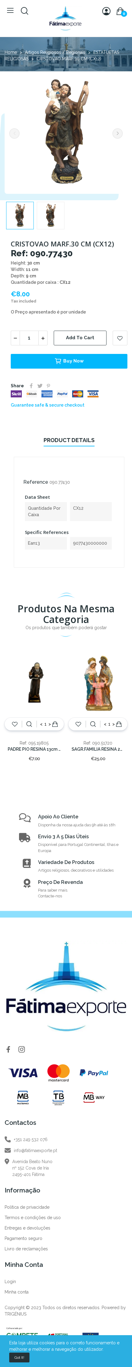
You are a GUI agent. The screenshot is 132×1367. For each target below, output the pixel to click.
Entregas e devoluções (27, 1228)
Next (117, 133)
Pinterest (48, 385)
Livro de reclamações (26, 1248)
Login (10, 1281)
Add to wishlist (120, 338)
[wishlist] (15, 724)
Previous (14, 133)
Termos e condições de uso (33, 1217)
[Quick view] (29, 724)
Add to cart (80, 337)
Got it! (19, 1357)
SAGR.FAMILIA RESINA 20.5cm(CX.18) (98, 749)
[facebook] (8, 1050)
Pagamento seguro (23, 1238)
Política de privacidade (27, 1207)
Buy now (73, 361)
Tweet (40, 385)
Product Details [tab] (69, 440)
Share (31, 385)
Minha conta (17, 1292)
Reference (35, 482)
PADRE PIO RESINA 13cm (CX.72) (34, 749)
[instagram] (21, 1050)
